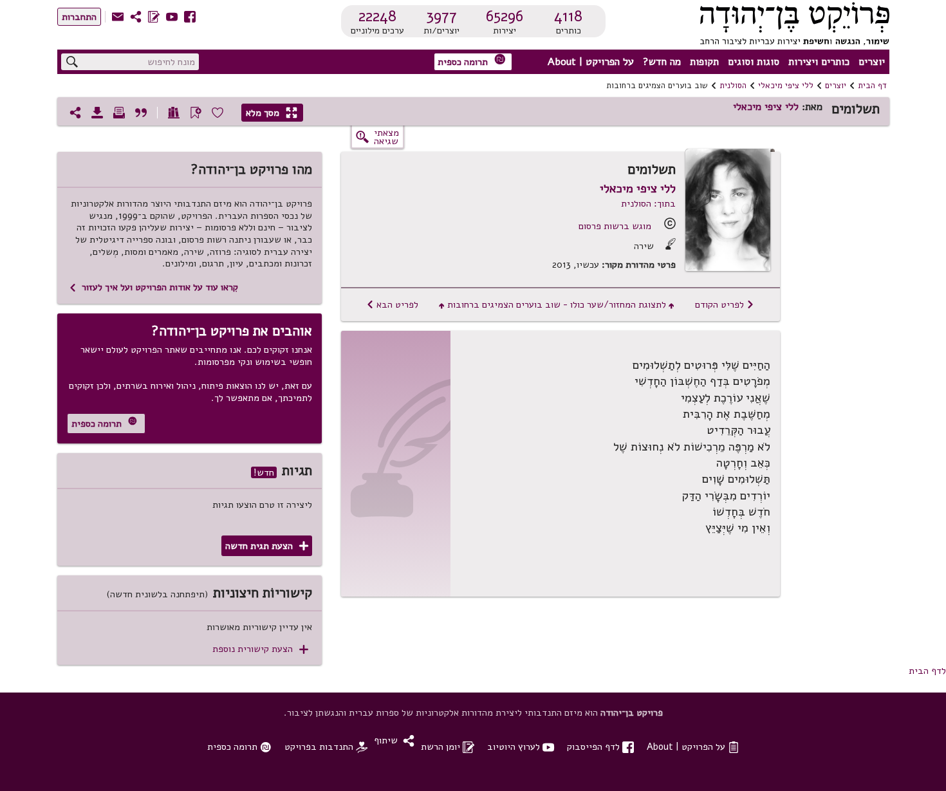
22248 (377, 16)
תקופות (704, 62)
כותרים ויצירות (818, 62)
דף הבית (872, 85)
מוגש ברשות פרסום (615, 225)
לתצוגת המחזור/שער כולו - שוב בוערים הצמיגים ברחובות (556, 304)
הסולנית (733, 85)
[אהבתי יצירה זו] (217, 112)
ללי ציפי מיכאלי (785, 85)
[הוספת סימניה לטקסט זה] (195, 112)
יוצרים (871, 62)
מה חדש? (662, 62)
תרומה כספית (472, 60)
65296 (504, 16)
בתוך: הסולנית (648, 203)
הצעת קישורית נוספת (260, 649)
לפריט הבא (392, 304)
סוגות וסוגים (753, 62)
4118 (568, 16)
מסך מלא (271, 112)
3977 (441, 16)
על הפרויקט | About (591, 62)
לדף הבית (927, 670)
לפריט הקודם (724, 304)
